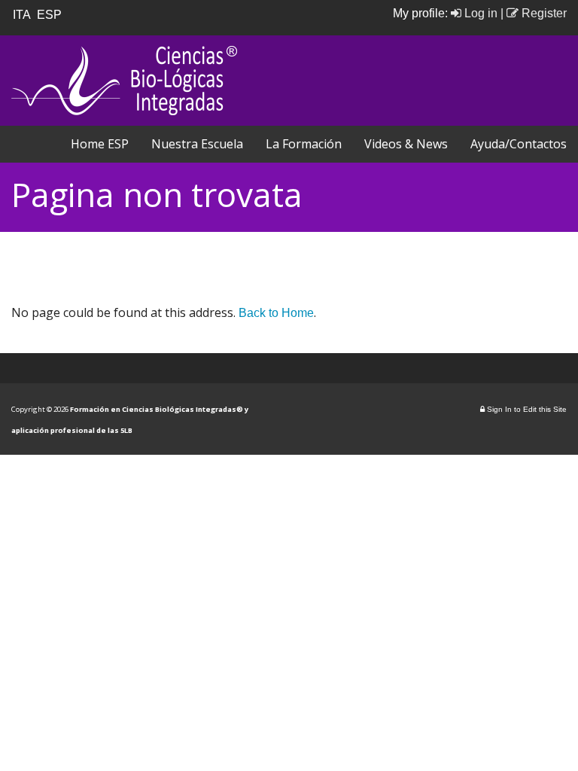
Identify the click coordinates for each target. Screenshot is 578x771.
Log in (479, 13)
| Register (533, 13)
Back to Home (276, 312)
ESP (51, 14)
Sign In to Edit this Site (526, 409)
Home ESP (100, 144)
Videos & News (406, 144)
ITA (23, 14)
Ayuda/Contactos (518, 144)
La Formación (304, 144)
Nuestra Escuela (197, 144)
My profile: (422, 13)
